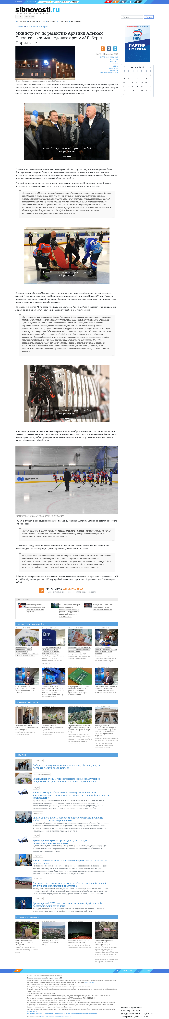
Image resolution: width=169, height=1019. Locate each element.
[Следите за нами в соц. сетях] (108, 1)
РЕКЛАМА (146, 971)
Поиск (149, 17)
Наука (36, 788)
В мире (31, 21)
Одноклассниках (73, 588)
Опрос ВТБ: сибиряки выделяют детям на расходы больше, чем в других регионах (106, 650)
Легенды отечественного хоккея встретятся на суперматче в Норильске (103, 607)
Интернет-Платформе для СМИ (51, 1017)
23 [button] (151, 86)
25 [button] (129, 90)
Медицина (38, 813)
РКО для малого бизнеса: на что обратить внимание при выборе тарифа (79, 649)
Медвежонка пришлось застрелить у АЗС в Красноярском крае (104, 942)
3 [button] (124, 79)
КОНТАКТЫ (127, 971)
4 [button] (128, 79)
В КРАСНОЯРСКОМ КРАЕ (109, 57)
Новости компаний (42, 774)
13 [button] (137, 83)
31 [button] (124, 94)
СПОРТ (115, 64)
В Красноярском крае (37, 26)
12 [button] (133, 83)
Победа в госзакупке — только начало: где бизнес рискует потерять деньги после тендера (66, 766)
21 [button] (142, 86)
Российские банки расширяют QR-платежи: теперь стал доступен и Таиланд (25, 689)
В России (41, 21)
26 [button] (133, 90)
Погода (43, 2)
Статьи (19, 17)
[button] (124, 67)
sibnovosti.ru (89, 982)
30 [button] (151, 90)
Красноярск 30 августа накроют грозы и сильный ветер (52, 942)
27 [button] (137, 90)
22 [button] (146, 86)
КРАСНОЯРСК (31, 2)
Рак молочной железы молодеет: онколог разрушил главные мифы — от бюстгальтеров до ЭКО (68, 819)
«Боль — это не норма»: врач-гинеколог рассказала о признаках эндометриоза (70, 862)
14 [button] (142, 83)
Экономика (76, 21)
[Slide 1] (69, 156)
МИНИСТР (114, 70)
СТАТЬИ (22, 755)
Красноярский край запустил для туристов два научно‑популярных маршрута (60, 842)
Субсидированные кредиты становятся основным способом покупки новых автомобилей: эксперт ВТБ (106, 689)
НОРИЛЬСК (114, 59)
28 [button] (142, 90)
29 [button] (146, 90)
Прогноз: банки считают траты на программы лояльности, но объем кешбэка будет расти (51, 650)
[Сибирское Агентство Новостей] (37, 9)
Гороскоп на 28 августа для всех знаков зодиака (78, 941)
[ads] (137, 44)
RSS (17, 971)
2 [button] (150, 75)
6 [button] (137, 79)
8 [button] (146, 79)
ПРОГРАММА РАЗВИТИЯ (109, 73)
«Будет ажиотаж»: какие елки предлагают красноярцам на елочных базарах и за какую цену (80, 728)
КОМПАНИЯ (113, 68)
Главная (19, 26)
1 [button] (146, 75)
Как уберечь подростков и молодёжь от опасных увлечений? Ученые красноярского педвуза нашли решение (78, 690)
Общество (63, 21)
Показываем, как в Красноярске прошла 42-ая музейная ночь (52, 727)
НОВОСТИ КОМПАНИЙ (31, 624)
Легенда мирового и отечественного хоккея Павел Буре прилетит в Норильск (35, 608)
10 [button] (124, 83)
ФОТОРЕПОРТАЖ (27, 702)
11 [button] (129, 83)
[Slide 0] (64, 156)
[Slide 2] (69, 280)
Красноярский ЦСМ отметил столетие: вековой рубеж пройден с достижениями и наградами (70, 904)
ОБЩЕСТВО (113, 61)
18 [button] (129, 86)
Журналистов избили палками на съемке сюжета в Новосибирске (26, 727)
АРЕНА (115, 66)
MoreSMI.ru (67, 1017)
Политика (51, 21)
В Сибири (21, 21)
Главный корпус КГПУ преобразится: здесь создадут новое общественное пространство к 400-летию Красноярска (26, 651)
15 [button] (146, 83)
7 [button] (141, 79)
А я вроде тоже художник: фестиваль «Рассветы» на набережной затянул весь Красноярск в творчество (70, 884)
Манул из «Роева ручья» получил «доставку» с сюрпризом (24, 942)
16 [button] (151, 83)
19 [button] (133, 86)
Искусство (38, 878)
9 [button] (150, 79)
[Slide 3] (73, 280)
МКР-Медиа (29, 17)
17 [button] (124, 86)
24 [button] (124, 90)
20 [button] (137, 86)
